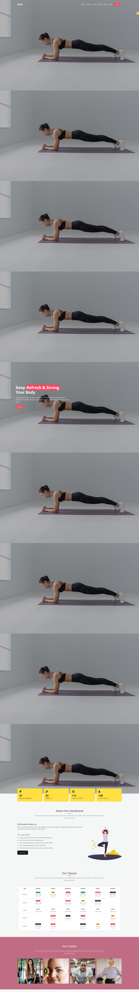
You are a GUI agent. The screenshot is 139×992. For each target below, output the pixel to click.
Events (105, 4)
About (83, 4)
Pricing (110, 4)
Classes (88, 4)
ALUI (20, 4)
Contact (117, 4)
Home (78, 4)
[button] (10, 397)
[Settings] (138, 13)
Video (99, 4)
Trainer (94, 4)
